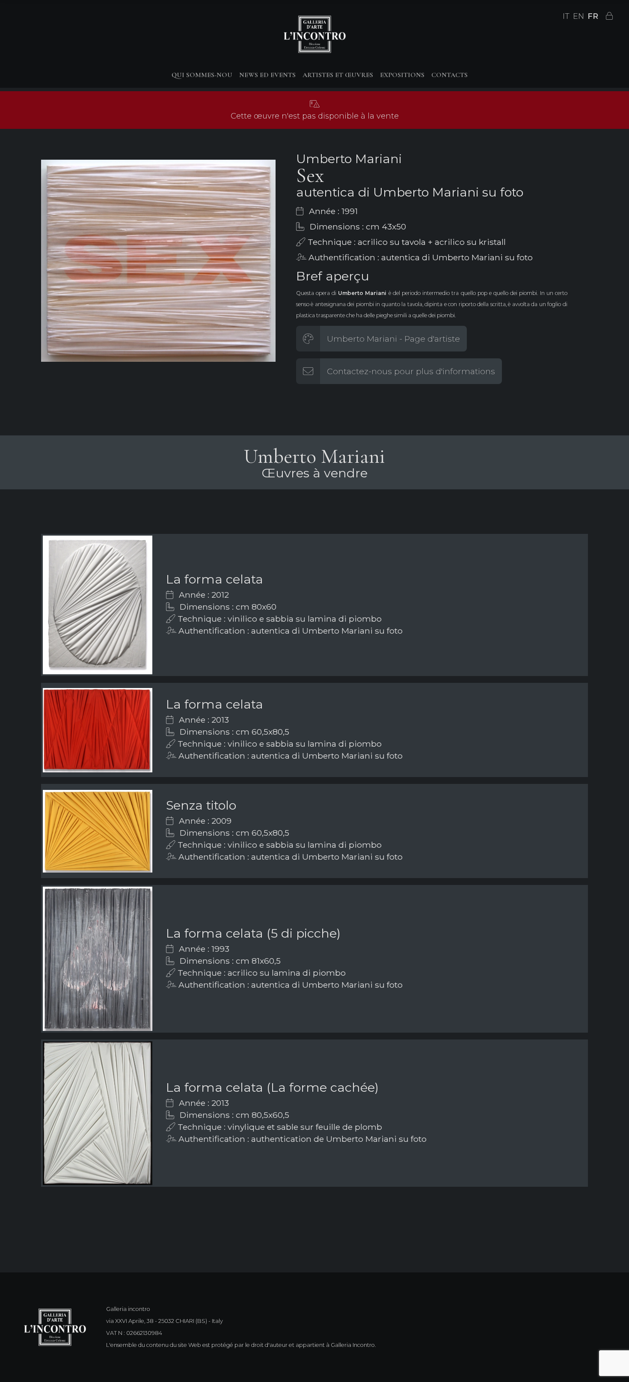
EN (578, 16)
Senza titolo (201, 805)
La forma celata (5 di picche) (253, 933)
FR (592, 16)
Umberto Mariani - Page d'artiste (393, 339)
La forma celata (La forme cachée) (272, 1087)
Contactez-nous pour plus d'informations (411, 371)
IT (566, 16)
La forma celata (214, 579)
